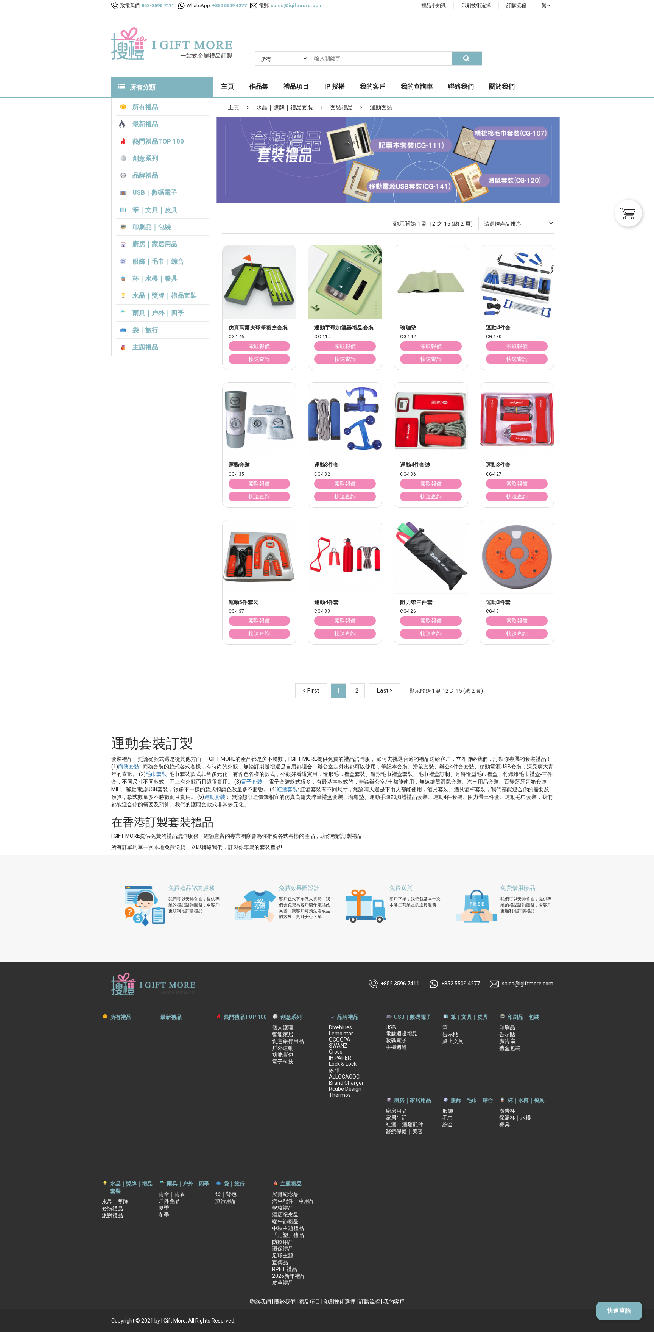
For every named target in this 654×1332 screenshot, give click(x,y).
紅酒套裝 (287, 789)
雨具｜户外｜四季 (188, 1184)
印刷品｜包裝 (523, 1017)
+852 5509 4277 (460, 984)
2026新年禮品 (288, 1276)
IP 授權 (334, 86)
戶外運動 (282, 1048)
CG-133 (322, 611)
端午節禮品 (285, 1221)
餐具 (504, 1124)
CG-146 (236, 336)
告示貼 (450, 1034)
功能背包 (282, 1055)
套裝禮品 (341, 107)
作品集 (258, 86)
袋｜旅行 (234, 1184)
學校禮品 (282, 1208)
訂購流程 (516, 5)
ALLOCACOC (344, 1077)
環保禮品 (282, 1249)
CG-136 (408, 474)
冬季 (164, 1215)
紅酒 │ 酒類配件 (404, 1124)
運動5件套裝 (244, 602)
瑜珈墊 (408, 328)
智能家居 (282, 1034)
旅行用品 (226, 1201)
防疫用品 (282, 1242)
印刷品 (507, 1027)
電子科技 (282, 1062)
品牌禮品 (347, 1017)
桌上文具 (453, 1041)
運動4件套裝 (415, 465)
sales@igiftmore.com (527, 984)
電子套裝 (251, 782)
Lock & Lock (343, 1064)
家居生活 (396, 1118)
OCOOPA (339, 1040)
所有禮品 (120, 1017)
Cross (336, 1052)
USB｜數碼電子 (412, 1017)
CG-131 (494, 611)
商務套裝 (128, 767)
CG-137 (236, 611)
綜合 (447, 1124)
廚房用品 (396, 1111)
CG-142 (408, 336)
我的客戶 (373, 86)
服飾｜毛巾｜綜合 (472, 1100)
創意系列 (291, 1017)
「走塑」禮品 (288, 1235)
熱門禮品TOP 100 (245, 1017)
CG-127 (494, 474)
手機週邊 (396, 1047)
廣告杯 (507, 1111)
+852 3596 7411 (400, 984)
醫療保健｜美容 (404, 1131)
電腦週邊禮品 (401, 1034)
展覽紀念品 (285, 1194)
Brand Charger (346, 1083)
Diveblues (340, 1027)
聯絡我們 (461, 86)
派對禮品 (112, 1215)
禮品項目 (296, 86)
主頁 (227, 86)
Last (383, 690)
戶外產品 (169, 1201)
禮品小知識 (433, 5)
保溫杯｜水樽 (515, 1118)
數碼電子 (396, 1040)
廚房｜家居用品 (412, 1100)
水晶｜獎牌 (115, 1202)
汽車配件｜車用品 (293, 1201)
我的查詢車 (417, 86)
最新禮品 (171, 1017)
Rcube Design (345, 1089)
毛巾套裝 (156, 774)
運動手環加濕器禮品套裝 (344, 328)
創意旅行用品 (288, 1041)
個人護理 (282, 1027)
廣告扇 (507, 1041)
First (312, 690)
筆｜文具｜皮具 (469, 1017)
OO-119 (322, 336)
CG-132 (322, 474)
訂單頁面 (608, 325)
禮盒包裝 (509, 1048)
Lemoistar (341, 1034)
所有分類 (142, 87)
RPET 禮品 (284, 1269)
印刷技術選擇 (476, 5)
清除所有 (539, 325)
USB (391, 1027)
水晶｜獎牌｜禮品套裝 (284, 107)
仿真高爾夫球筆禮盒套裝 (258, 328)
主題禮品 (291, 1184)
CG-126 (408, 611)
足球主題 (282, 1255)
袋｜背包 (226, 1194)
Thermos (340, 1095)
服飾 (447, 1111)
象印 (334, 1070)
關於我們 (502, 86)
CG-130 (494, 336)
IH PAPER (340, 1058)
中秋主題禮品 (288, 1228)
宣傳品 (280, 1262)
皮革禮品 (282, 1283)
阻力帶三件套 (416, 602)
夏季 (164, 1208)
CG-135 (236, 474)
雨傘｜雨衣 (172, 1194)
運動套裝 (381, 107)
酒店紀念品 (285, 1215)
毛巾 (447, 1118)
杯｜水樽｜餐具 (526, 1100)
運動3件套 (326, 465)
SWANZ (338, 1046)
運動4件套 (326, 602)
